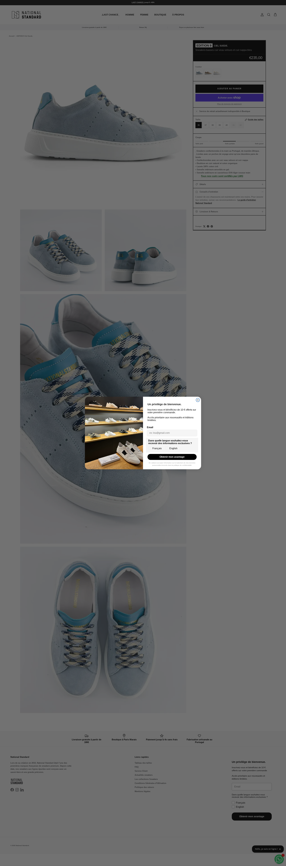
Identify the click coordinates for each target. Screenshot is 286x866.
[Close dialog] (198, 400)
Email (150, 427)
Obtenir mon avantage (172, 457)
